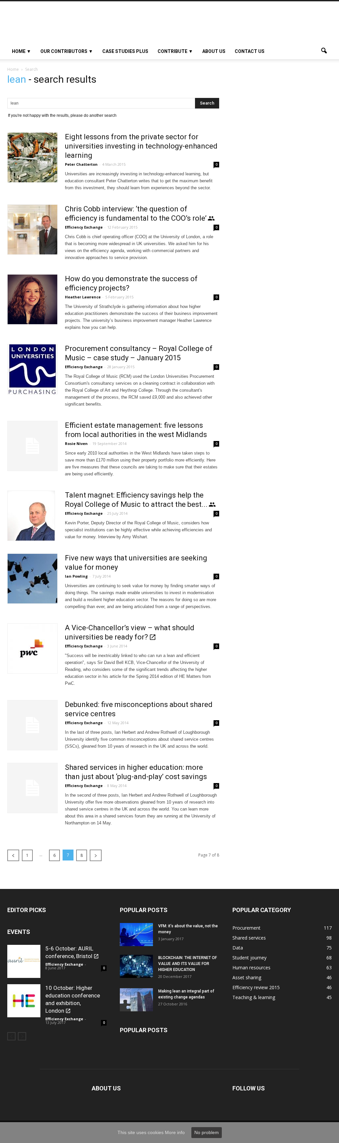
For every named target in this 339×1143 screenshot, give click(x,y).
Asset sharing (246, 977)
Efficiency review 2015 (256, 987)
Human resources (251, 967)
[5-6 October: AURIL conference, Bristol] (23, 961)
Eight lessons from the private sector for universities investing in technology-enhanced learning (141, 146)
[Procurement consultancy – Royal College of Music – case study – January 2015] (32, 369)
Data (237, 948)
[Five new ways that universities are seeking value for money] (32, 578)
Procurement (246, 928)
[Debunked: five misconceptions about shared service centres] (32, 725)
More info (175, 1132)
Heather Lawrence (83, 296)
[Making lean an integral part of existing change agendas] (136, 999)
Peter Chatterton (81, 164)
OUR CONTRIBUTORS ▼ (66, 51)
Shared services (249, 938)
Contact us (250, 51)
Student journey (249, 957)
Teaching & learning (253, 997)
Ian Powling (76, 576)
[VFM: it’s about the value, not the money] (136, 934)
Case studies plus (125, 51)
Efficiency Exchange (84, 227)
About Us (213, 51)
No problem (206, 1132)
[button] (324, 51)
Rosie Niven (76, 443)
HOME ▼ (21, 51)
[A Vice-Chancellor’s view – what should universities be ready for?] (32, 648)
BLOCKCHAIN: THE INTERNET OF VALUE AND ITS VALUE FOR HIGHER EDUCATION (187, 963)
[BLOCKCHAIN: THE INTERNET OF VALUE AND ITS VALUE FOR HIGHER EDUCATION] (136, 966)
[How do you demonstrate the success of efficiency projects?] (32, 299)
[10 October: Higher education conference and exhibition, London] (23, 1000)
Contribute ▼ (175, 51)
